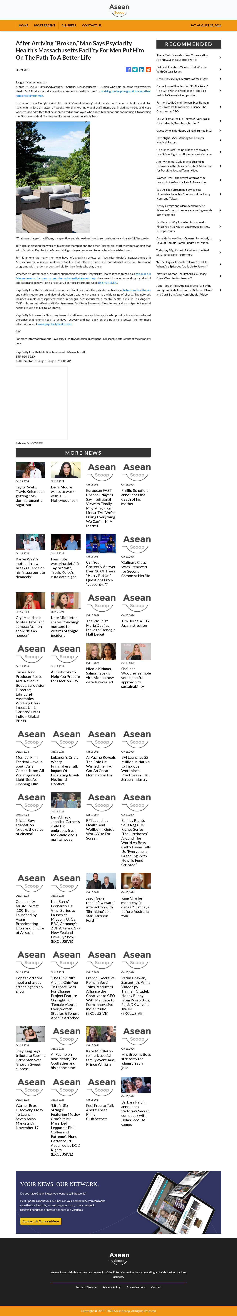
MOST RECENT (44, 25)
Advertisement (135, 1287)
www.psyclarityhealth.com (54, 324)
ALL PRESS (68, 25)
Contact (156, 1287)
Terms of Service (85, 1287)
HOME (23, 25)
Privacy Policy (111, 1287)
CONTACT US (91, 25)
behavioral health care (137, 290)
